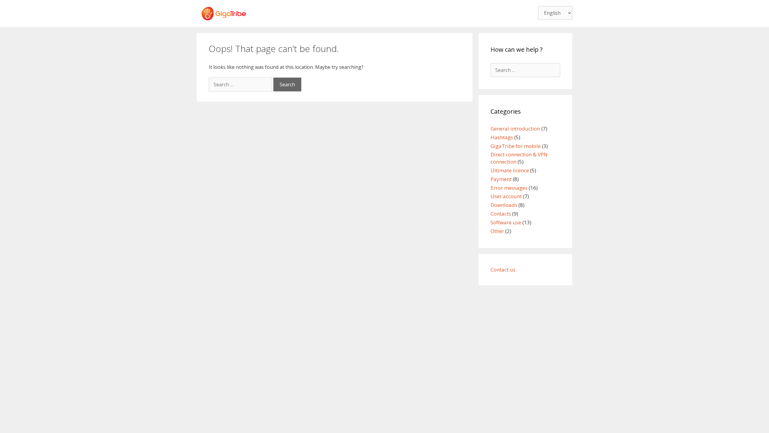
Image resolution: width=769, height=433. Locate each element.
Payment (501, 179)
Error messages (509, 187)
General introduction (515, 128)
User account (506, 196)
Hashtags (502, 137)
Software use (506, 222)
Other (497, 231)
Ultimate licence (510, 170)
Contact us (503, 269)
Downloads (504, 204)
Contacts (501, 213)
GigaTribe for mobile (516, 146)
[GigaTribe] (224, 13)
